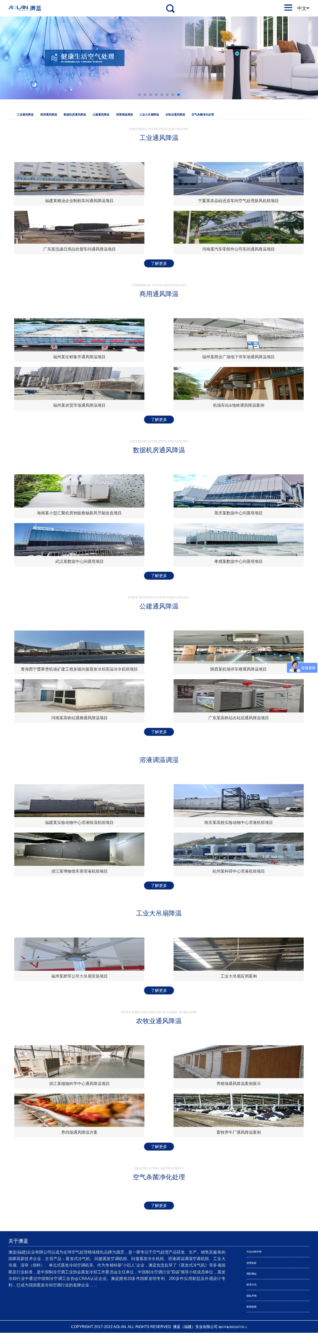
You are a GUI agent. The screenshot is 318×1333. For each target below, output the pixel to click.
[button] (139, 94)
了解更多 (159, 263)
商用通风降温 (48, 114)
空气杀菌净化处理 (203, 114)
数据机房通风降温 (75, 114)
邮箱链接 (252, 1306)
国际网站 (252, 1273)
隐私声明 (252, 1296)
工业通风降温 (25, 114)
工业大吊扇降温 (149, 114)
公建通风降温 (101, 114)
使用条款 (252, 1263)
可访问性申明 (254, 1251)
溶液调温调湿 (124, 114)
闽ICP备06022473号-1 (233, 1327)
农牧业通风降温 (175, 114)
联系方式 (252, 1284)
